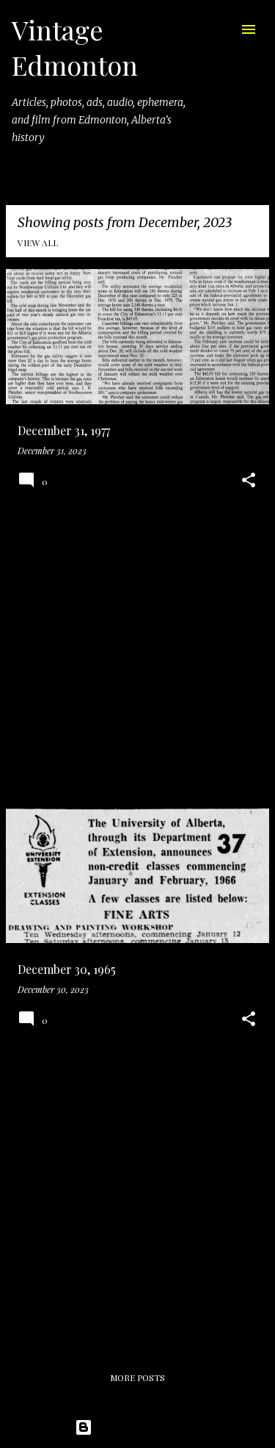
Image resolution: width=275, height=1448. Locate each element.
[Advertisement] (137, 658)
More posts (137, 1377)
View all (38, 242)
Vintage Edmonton (75, 47)
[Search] (219, 29)
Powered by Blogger (146, 1427)
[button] (248, 481)
